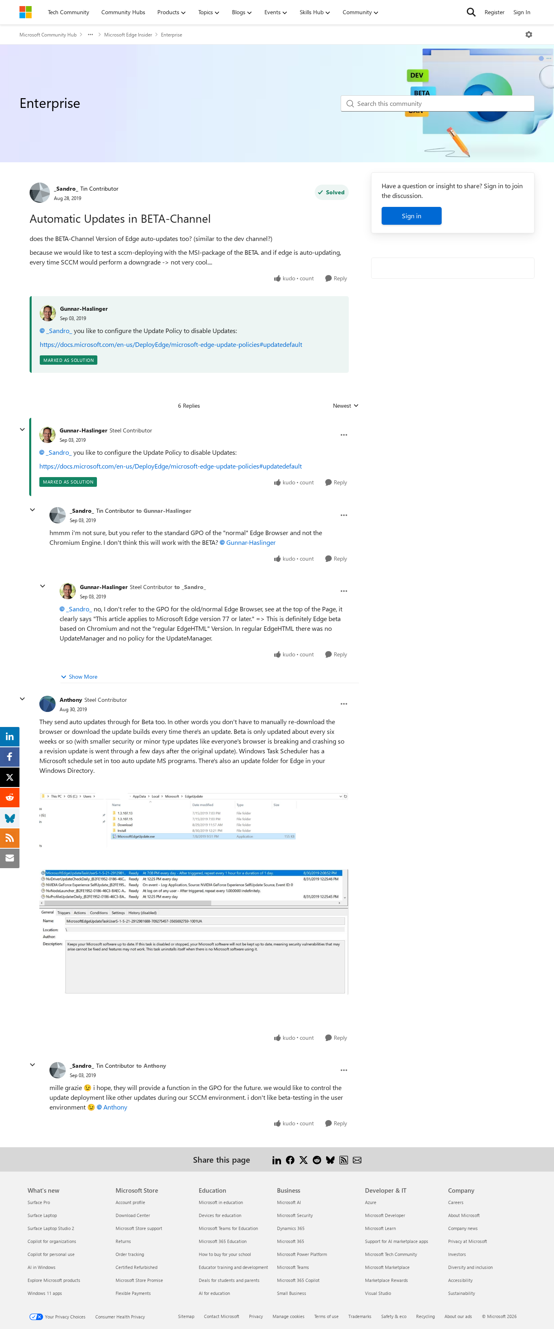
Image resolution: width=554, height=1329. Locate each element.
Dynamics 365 (291, 1228)
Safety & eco (393, 1316)
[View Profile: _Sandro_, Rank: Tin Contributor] (40, 193)
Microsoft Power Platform (302, 1254)
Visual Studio (378, 1293)
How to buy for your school (225, 1254)
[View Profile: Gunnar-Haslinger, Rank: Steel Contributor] (47, 435)
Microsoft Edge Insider (128, 34)
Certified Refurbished (136, 1267)
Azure (370, 1202)
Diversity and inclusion (470, 1267)
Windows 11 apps (45, 1293)
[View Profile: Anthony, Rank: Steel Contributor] (47, 704)
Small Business (291, 1293)
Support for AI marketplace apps (396, 1241)
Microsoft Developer (385, 1215)
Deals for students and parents (229, 1280)
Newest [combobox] (346, 406)
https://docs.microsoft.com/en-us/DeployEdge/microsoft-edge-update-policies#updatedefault (171, 344)
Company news (463, 1228)
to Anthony (151, 1065)
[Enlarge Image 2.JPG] (194, 931)
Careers (456, 1202)
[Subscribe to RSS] (343, 1159)
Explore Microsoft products (54, 1280)
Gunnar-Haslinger (84, 308)
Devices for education (220, 1215)
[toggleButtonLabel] (529, 34)
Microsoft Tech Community (391, 1254)
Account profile (130, 1202)
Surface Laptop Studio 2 (51, 1228)
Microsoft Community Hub (48, 34)
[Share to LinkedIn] (277, 1159)
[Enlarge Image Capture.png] (194, 820)
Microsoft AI (289, 1202)
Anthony (71, 699)
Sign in (411, 215)
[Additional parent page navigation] (90, 34)
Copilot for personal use (51, 1254)
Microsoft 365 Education (223, 1241)
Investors (457, 1254)
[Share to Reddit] (317, 1159)
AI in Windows (42, 1267)
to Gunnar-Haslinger (163, 510)
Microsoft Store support (139, 1228)
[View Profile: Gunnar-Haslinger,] (48, 313)
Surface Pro (39, 1202)
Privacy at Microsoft (467, 1241)
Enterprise (171, 34)
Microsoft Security (295, 1215)
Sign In (521, 12)
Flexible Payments (133, 1293)
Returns (123, 1241)
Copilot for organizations (52, 1241)
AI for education (214, 1293)
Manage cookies (289, 1316)
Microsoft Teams (293, 1267)
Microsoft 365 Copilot (298, 1280)
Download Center (133, 1215)
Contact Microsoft (221, 1316)
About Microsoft (464, 1215)
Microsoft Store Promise (139, 1280)
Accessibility (460, 1280)
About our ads (458, 1316)
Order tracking (130, 1254)
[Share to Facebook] (290, 1159)
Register (495, 12)
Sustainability (461, 1293)
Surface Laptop (42, 1215)
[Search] (471, 12)
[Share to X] (303, 1159)
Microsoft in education (221, 1202)
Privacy (256, 1316)
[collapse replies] (22, 429)
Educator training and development (233, 1267)
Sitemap (186, 1316)
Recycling (425, 1316)
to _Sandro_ (190, 587)
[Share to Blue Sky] (330, 1159)
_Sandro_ (66, 188)
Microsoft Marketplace (387, 1267)
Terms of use (326, 1316)
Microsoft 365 (290, 1241)
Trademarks (359, 1316)
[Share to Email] (357, 1159)
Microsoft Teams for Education (228, 1228)
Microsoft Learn (380, 1228)
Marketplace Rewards (386, 1280)
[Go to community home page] (25, 12)
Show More (83, 676)
